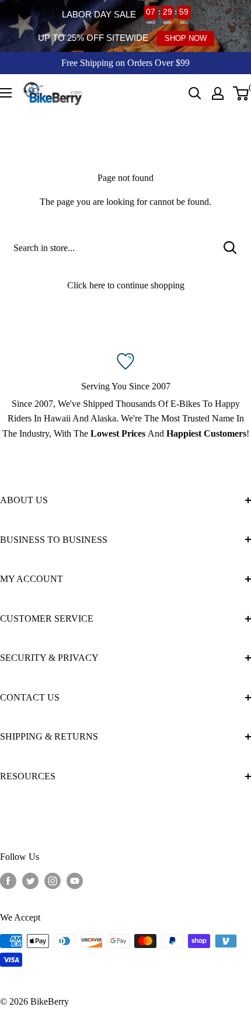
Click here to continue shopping (125, 285)
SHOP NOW (186, 38)
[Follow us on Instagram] (52, 881)
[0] (241, 93)
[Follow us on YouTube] (75, 881)
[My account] (218, 93)
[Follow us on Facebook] (8, 881)
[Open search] (195, 93)
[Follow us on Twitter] (30, 881)
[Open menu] (6, 92)
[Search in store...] (230, 248)
